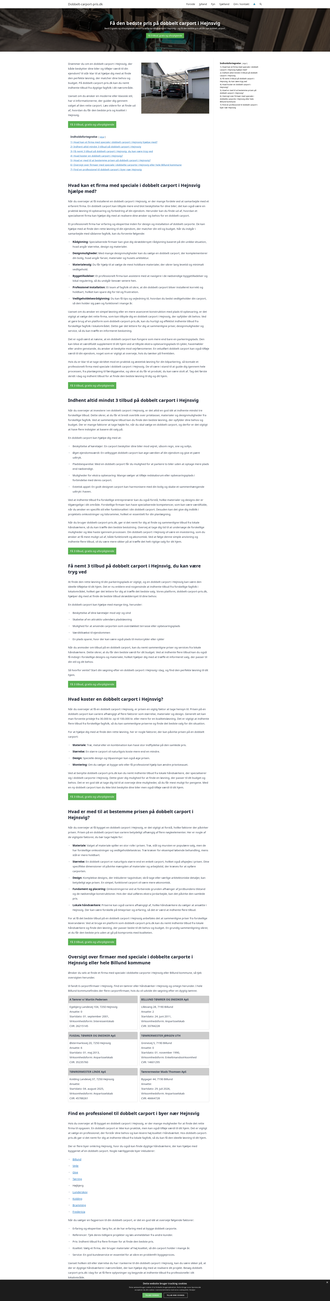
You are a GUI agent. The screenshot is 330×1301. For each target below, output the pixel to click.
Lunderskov (80, 1192)
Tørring (77, 1179)
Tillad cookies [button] (152, 1295)
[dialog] (165, 1290)
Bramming (79, 1205)
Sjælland (224, 4)
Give (75, 1172)
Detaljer (192, 1290)
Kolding (77, 1198)
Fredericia (79, 1211)
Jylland (203, 4)
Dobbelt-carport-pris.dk (85, 4)
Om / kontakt (241, 4)
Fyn (213, 4)
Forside (190, 4)
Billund (77, 1159)
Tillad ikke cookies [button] (175, 1295)
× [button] (327, 1282)
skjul (102, 136)
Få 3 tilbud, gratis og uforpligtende (165, 35)
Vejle (76, 1166)
